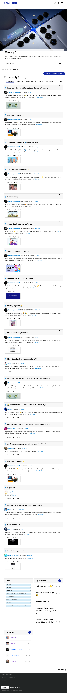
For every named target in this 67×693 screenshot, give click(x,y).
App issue (8, 584)
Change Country (15, 687)
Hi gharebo (11, 488)
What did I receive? (43, 602)
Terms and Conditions (8, 678)
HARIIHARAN (12, 428)
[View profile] (6, 92)
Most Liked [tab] (20, 81)
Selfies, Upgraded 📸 (14, 306)
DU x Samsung (12, 197)
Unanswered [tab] (50, 81)
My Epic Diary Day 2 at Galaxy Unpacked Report (16, 593)
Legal (2, 684)
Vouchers (8, 602)
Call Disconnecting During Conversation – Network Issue (27, 424)
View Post (40, 97)
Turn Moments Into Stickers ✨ (18, 170)
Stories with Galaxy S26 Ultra (17, 333)
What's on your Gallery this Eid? (18, 251)
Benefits (8, 587)
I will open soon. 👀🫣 (44, 586)
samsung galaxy (10, 596)
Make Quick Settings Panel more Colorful (22, 359)
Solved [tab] (41, 81)
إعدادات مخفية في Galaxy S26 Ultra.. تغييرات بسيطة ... (45, 610)
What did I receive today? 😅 (45, 594)
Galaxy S (30, 92)
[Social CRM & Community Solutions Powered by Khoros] (62, 669)
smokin (10, 409)
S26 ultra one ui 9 (13, 525)
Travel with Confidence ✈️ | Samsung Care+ (22, 142)
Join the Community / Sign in (54, 73)
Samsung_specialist (14, 92)
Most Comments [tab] (31, 81)
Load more (33, 576)
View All (48, 580)
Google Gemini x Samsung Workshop (20, 224)
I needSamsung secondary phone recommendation (25, 505)
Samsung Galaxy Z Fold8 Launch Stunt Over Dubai (45, 621)
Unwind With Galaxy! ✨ (16, 115)
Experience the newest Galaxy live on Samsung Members (27, 88)
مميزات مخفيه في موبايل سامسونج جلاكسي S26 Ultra (25, 444)
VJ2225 (10, 509)
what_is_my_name (13, 555)
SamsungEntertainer (11, 599)
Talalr (9, 363)
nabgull (10, 492)
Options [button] (62, 69)
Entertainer (9, 590)
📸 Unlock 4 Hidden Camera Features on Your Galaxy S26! (27, 405)
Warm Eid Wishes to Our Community (20, 278)
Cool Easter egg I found (15, 551)
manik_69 (11, 529)
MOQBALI (11, 448)
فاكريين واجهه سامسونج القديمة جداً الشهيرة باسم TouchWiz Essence (16, 606)
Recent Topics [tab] (10, 81)
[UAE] (10, 3)
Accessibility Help (6, 675)
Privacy (3, 681)
